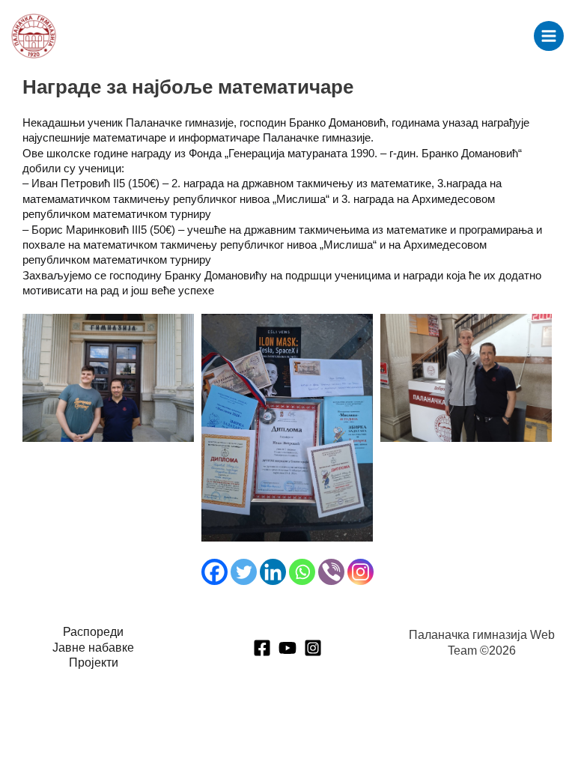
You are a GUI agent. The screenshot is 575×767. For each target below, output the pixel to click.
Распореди (93, 631)
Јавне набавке (93, 647)
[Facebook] (214, 572)
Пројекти (93, 662)
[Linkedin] (273, 572)
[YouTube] (287, 648)
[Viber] (331, 572)
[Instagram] (360, 572)
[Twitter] (244, 572)
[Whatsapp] (302, 572)
